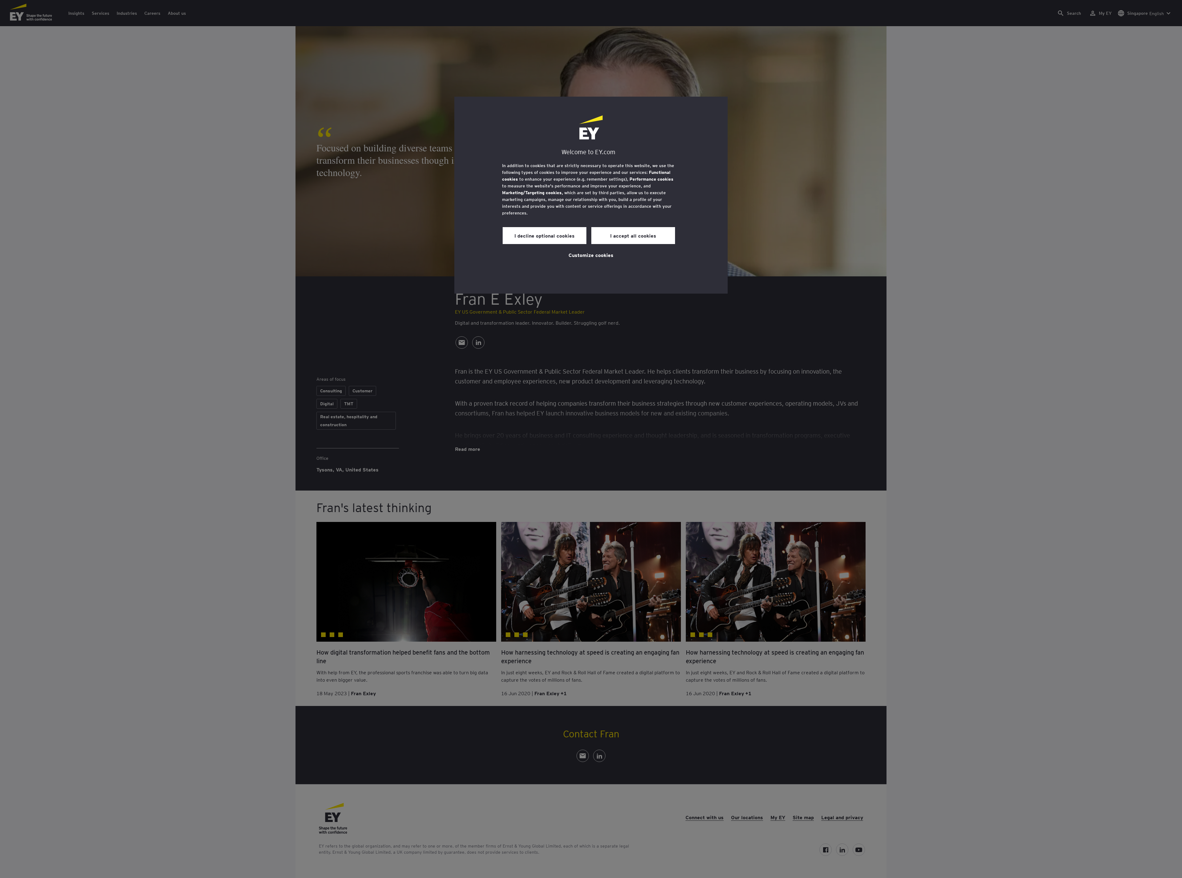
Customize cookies (591, 254)
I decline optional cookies (544, 235)
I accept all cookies (633, 235)
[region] (591, 195)
